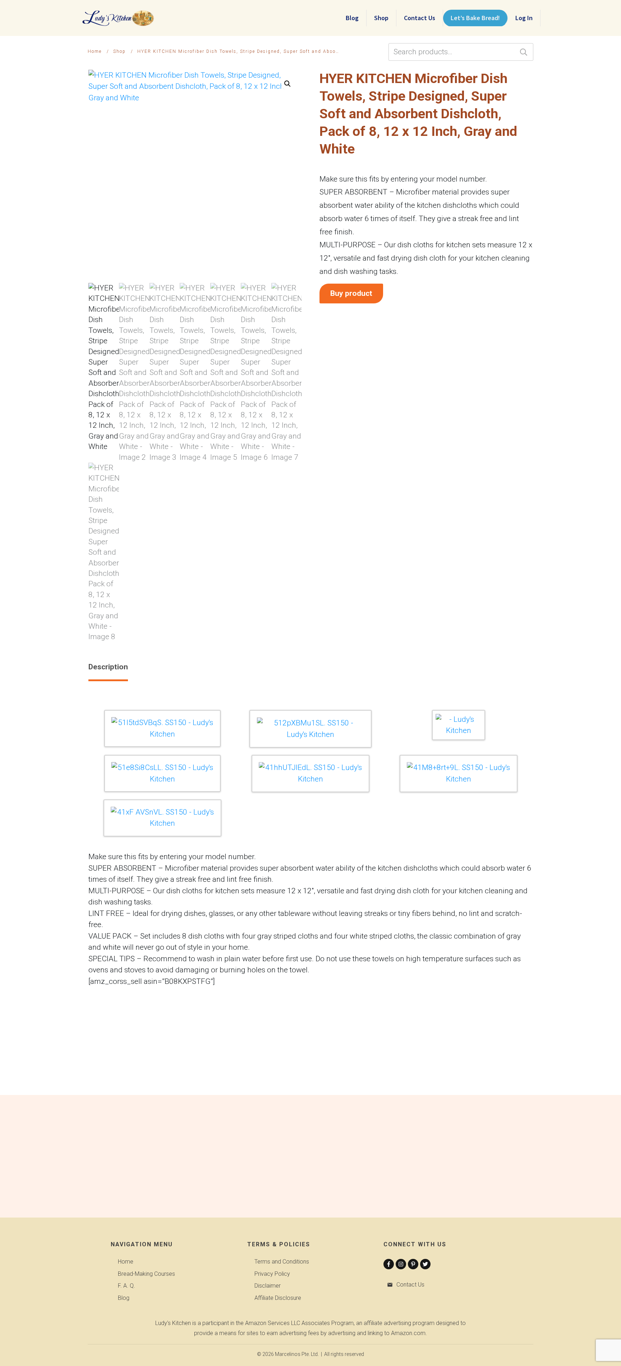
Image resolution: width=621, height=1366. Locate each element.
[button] (287, 83)
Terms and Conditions (281, 1261)
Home (125, 1261)
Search (523, 52)
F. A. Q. (126, 1285)
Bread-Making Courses (146, 1273)
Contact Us (410, 1284)
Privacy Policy (272, 1273)
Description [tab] (108, 667)
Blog (123, 1297)
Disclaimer (267, 1285)
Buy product (351, 293)
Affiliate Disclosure (277, 1297)
